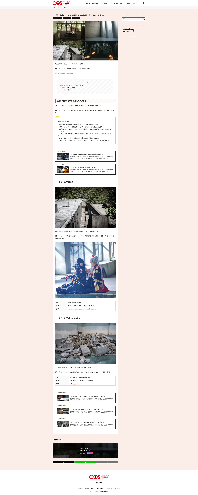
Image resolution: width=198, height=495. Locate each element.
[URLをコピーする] (107, 462)
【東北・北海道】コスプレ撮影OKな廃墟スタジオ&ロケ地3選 (87, 422)
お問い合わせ (100, 488)
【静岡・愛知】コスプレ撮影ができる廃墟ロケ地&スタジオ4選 (87, 396)
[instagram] (97, 483)
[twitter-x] (95, 483)
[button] (63, 462)
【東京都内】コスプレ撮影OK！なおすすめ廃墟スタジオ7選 (86, 155)
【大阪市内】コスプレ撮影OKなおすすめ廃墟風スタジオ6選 (86, 409)
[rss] (103, 483)
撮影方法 (60, 18)
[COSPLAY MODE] (61, 3)
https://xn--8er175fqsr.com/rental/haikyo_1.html (82, 309)
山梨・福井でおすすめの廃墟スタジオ (72, 86)
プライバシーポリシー (90, 488)
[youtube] (101, 483)
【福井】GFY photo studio (72, 90)
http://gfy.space (74, 384)
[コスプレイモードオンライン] (99, 478)
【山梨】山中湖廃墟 (70, 88)
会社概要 (80, 488)
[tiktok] (99, 483)
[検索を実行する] (143, 18)
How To (56, 18)
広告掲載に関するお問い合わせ (112, 488)
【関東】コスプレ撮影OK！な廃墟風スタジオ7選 (83, 168)
